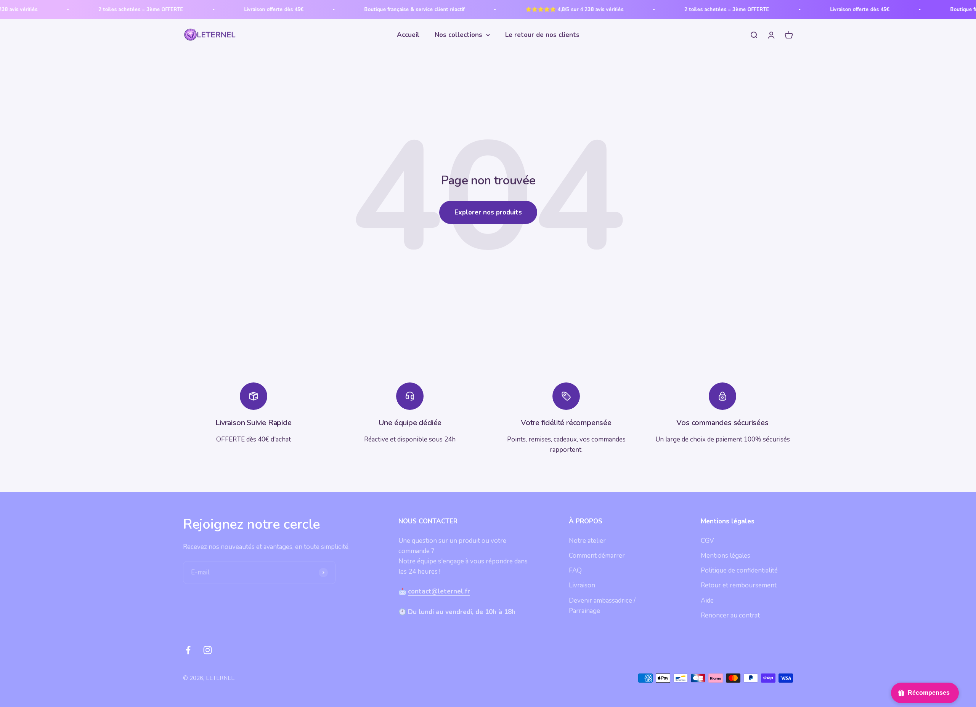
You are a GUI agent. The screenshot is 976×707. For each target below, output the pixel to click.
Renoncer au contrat (730, 615)
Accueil (408, 34)
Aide (707, 600)
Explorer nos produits (488, 212)
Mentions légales (725, 555)
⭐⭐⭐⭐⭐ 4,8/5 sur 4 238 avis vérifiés (554, 9)
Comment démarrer (597, 555)
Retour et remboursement (739, 585)
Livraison (582, 585)
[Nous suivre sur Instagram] (207, 650)
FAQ (575, 570)
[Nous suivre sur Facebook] (188, 650)
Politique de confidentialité (739, 570)
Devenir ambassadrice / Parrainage (602, 605)
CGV (707, 540)
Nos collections (458, 34)
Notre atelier (587, 540)
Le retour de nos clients (542, 34)
